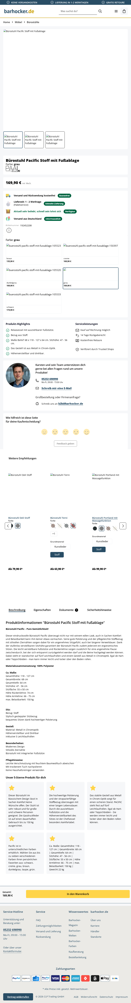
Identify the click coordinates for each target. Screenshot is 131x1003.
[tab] (17, 610)
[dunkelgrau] (95, 528)
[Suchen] (100, 11)
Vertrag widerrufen (18, 997)
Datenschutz (106, 996)
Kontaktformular (12, 951)
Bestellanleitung (77, 957)
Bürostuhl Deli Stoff (19, 517)
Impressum (122, 996)
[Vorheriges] (8, 526)
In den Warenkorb (78, 894)
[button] (9, 230)
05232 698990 (50, 379)
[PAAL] (13, 168)
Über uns (96, 920)
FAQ (38, 920)
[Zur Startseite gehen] (19, 11)
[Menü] (116, 11)
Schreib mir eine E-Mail (57, 388)
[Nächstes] (122, 526)
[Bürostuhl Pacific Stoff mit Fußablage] (65, 79)
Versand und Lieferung (48, 931)
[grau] (17, 525)
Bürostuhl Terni (58, 517)
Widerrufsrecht (89, 996)
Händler (95, 931)
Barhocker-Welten (75, 933)
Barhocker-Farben (75, 943)
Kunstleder (60, 546)
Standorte (96, 937)
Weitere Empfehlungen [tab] (22, 458)
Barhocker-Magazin (75, 922)
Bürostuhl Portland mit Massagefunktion (105, 519)
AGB (76, 996)
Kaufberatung (76, 951)
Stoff (57, 554)
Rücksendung (43, 937)
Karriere (95, 925)
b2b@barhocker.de (70, 403)
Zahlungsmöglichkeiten (49, 925)
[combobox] (78, 11)
